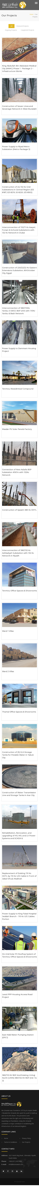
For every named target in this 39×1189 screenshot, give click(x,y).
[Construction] (14, 5)
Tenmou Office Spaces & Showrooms (19, 591)
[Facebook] (8, 1171)
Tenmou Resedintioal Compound (17, 389)
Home (31, 14)
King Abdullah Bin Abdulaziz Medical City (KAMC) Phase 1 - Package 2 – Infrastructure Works (19, 68)
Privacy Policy (26, 1138)
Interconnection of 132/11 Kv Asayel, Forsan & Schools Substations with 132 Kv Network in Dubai (19, 230)
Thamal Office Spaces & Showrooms (19, 712)
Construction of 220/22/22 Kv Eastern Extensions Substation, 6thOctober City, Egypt (19, 270)
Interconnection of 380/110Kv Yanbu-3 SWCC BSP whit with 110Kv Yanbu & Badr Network (18, 311)
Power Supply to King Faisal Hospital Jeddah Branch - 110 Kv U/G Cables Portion (19, 916)
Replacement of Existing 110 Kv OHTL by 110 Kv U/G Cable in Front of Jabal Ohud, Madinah (19, 876)
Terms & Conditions (10, 1142)
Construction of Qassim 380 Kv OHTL (19, 510)
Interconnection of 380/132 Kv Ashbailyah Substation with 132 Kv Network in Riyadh (18, 553)
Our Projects (26, 1142)
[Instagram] (12, 1171)
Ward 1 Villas (8, 631)
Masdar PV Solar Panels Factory (17, 429)
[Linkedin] (21, 1171)
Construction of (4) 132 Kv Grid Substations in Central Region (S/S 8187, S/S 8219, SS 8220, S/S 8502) (18, 190)
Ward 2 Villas (8, 671)
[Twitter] (3, 1171)
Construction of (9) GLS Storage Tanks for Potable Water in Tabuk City (18, 755)
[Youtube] (17, 1171)
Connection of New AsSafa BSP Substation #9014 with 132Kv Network (16, 472)
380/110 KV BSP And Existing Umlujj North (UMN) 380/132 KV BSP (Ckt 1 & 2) (19, 1078)
